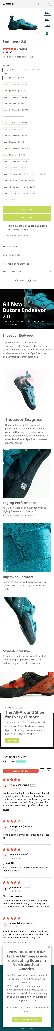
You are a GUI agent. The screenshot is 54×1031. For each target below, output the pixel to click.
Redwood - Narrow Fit (30, 70)
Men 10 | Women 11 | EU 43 (15, 168)
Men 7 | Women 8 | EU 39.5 (14, 129)
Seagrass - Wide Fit (11, 70)
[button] (10, 48)
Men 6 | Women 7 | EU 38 (14, 116)
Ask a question (12, 271)
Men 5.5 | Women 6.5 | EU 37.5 (16, 110)
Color (6, 66)
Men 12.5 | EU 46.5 (11, 187)
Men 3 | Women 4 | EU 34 (14, 78)
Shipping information (16, 264)
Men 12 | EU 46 (27, 180)
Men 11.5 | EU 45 (10, 180)
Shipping (7, 57)
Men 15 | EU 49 (10, 200)
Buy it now (27, 217)
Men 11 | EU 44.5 (39, 174)
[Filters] (42, 770)
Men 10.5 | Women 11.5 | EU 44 (16, 174)
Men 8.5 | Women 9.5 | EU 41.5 (16, 148)
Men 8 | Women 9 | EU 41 (14, 142)
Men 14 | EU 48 (29, 193)
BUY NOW (12, 741)
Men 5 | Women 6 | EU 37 (14, 103)
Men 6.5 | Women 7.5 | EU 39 (15, 123)
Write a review (20, 770)
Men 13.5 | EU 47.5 (11, 193)
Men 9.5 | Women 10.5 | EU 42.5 (16, 161)
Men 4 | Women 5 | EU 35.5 (14, 91)
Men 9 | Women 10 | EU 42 (14, 155)
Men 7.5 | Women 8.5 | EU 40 (15, 135)
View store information (17, 235)
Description (10, 246)
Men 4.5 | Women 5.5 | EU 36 (15, 97)
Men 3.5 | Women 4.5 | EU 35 (15, 84)
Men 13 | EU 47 (29, 187)
